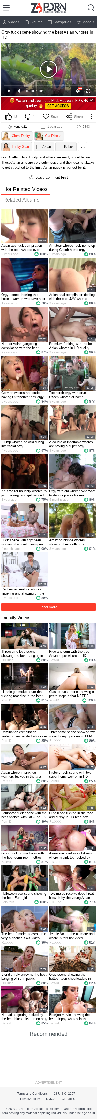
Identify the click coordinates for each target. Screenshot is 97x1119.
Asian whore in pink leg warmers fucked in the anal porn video (21, 774)
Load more (48, 607)
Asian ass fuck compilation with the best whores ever (21, 248)
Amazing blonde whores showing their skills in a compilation (67, 542)
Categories (62, 22)
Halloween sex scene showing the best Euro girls (23, 896)
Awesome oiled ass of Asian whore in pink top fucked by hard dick (70, 855)
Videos (13, 22)
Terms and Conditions (32, 1093)
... (83, 146)
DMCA (50, 1099)
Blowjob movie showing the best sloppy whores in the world (69, 1017)
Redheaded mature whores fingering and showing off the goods (22, 591)
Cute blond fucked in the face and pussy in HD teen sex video (71, 815)
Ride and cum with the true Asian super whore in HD (69, 654)
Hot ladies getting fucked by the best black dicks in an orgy (24, 1017)
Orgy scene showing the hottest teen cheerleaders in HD (70, 977)
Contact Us (69, 1099)
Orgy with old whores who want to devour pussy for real (72, 493)
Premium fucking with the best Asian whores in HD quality (72, 346)
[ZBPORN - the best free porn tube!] (48, 8)
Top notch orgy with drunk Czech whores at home (68, 395)
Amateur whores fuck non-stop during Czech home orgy (72, 248)
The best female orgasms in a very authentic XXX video (23, 936)
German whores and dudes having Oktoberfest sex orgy (22, 395)
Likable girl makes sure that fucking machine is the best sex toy (22, 694)
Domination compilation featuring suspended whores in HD (24, 734)
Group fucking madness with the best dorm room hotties (22, 855)
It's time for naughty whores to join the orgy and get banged (24, 493)
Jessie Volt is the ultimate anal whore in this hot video (72, 936)
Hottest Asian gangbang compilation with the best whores (20, 346)
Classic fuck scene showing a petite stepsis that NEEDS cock (71, 694)
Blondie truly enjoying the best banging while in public (24, 977)
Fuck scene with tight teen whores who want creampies (22, 542)
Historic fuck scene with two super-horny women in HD (70, 774)
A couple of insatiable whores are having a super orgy (71, 444)
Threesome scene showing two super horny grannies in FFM (72, 734)
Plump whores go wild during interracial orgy (22, 444)
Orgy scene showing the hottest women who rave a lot (23, 297)
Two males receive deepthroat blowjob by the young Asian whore (71, 896)
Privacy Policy (30, 1099)
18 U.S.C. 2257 (64, 1093)
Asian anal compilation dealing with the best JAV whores (72, 297)
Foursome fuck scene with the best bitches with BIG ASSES (24, 815)
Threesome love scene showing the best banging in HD (22, 654)
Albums (36, 22)
